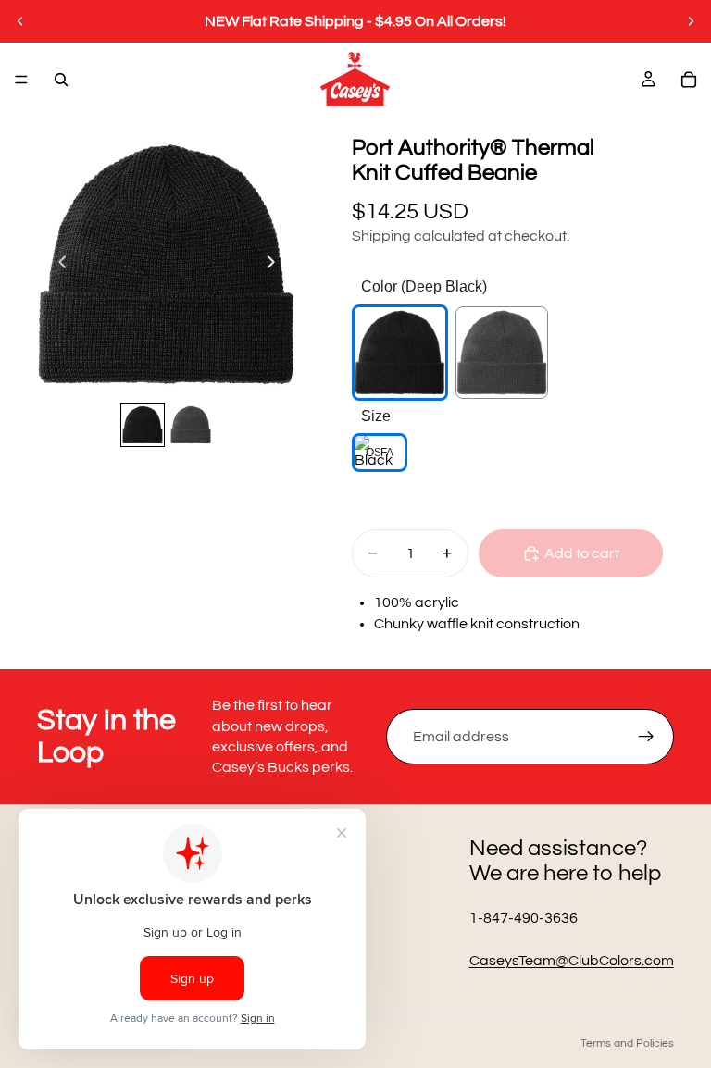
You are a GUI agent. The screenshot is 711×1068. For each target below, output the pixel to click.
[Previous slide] (20, 21)
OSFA (379, 452)
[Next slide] (690, 21)
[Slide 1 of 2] (142, 424)
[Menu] (21, 79)
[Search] (61, 79)
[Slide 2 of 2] (190, 424)
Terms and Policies (627, 1043)
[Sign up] (646, 736)
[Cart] (688, 79)
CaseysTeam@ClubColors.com (571, 960)
